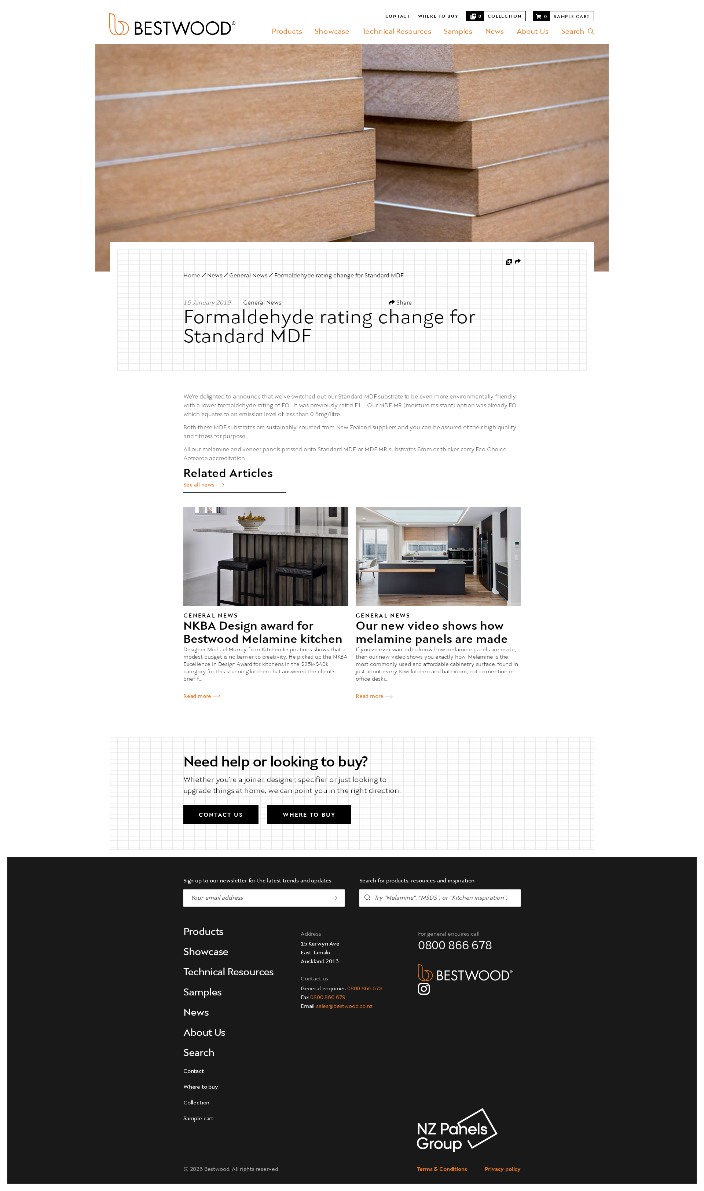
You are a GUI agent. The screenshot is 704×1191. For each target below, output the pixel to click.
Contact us (221, 815)
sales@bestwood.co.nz (344, 1006)
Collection (196, 1103)
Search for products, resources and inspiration (416, 881)
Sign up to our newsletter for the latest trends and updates (257, 881)
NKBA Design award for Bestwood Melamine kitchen (262, 633)
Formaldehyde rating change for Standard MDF (339, 276)
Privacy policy (503, 1169)
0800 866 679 (327, 998)
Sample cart (198, 1119)
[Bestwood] (172, 24)
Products (287, 32)
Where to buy (438, 16)
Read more (197, 696)
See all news (198, 485)
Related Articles (228, 474)
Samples (458, 32)
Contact (397, 16)
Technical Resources (396, 32)
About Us (532, 32)
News (494, 32)
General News (248, 276)
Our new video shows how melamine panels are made (432, 633)
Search (572, 32)
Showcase (332, 32)
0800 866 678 (364, 989)
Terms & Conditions (442, 1169)
